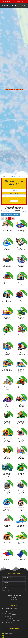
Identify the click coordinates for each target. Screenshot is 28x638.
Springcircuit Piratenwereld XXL (21, 249)
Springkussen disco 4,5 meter (7, 300)
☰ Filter (10, 214)
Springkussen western (7, 543)
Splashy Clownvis (7, 248)
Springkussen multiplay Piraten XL (21, 492)
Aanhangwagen (7, 230)
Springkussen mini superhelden (21, 353)
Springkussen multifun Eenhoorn (21, 370)
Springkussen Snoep (7, 525)
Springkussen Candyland (21, 266)
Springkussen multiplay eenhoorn (21, 457)
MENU (24, 5)
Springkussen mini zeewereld (7, 369)
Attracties (7, 635)
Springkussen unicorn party (21, 525)
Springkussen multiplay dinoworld (7, 457)
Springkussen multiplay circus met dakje (7, 440)
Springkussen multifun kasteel (7, 388)
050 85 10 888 (6, 1)
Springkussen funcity (7, 317)
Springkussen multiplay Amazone (21, 405)
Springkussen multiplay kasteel (7, 492)
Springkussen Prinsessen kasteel (21, 509)
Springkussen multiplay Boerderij (7, 422)
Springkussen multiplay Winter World (7, 509)
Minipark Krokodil (21, 231)
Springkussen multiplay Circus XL (21, 440)
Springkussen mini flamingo (21, 335)
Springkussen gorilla (21, 317)
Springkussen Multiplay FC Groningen (7, 474)
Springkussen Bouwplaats (7, 266)
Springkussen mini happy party (7, 353)
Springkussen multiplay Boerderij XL (21, 422)
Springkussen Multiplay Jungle (21, 474)
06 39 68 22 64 (8, 616)
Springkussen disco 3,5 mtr (21, 283)
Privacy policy (8, 622)
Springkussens (22, 176)
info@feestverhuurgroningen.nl (13, 620)
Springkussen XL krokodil (21, 543)
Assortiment (12, 176)
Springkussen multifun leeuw (21, 387)
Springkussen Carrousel (7, 283)
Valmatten (7, 560)
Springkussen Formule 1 (21, 300)
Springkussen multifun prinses (7, 405)
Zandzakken (21, 560)
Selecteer (14, 201)
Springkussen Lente (7, 335)
